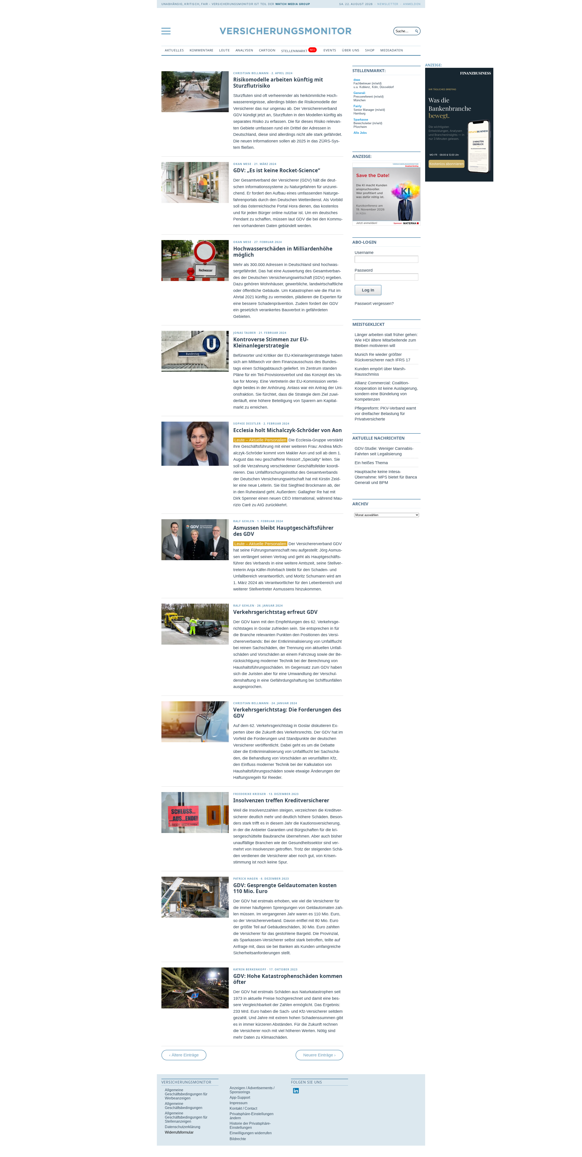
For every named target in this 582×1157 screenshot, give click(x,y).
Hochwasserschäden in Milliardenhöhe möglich (282, 251)
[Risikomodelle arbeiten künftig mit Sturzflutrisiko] (195, 91)
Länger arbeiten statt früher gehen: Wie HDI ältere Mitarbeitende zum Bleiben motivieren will (386, 340)
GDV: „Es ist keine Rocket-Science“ (276, 170)
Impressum (238, 1103)
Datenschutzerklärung (182, 1127)
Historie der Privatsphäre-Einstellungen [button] (250, 1125)
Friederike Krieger (249, 794)
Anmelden (412, 4)
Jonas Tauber (244, 333)
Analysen (244, 50)
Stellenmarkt (298, 50)
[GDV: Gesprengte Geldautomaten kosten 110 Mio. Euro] (195, 897)
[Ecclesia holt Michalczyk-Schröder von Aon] (195, 444)
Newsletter (387, 4)
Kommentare (201, 50)
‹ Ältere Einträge (184, 1055)
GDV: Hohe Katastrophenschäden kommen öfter (287, 979)
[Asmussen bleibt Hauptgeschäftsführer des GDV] (195, 539)
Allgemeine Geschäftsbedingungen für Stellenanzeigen (186, 1117)
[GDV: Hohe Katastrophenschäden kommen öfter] (195, 987)
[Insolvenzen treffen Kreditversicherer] (195, 812)
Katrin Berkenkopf (249, 969)
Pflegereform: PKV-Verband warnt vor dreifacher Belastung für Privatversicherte (385, 413)
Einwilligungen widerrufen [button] (251, 1133)
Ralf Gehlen (243, 521)
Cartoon (267, 50)
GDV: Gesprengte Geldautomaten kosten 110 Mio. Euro (285, 888)
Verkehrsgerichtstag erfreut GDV (275, 611)
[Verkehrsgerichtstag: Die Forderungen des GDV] (195, 721)
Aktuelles (174, 50)
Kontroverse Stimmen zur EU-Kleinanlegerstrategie (270, 342)
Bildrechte (238, 1139)
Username (364, 252)
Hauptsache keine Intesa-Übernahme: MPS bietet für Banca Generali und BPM (386, 477)
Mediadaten (391, 50)
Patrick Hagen (245, 879)
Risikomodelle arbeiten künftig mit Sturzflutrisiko (278, 82)
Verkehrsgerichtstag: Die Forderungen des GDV (287, 712)
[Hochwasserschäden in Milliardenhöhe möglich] (195, 260)
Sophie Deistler (247, 423)
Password (364, 270)
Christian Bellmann (251, 73)
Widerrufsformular (179, 1132)
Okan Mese (242, 164)
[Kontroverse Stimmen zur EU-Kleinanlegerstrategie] (195, 351)
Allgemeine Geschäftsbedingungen (183, 1106)
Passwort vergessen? (374, 303)
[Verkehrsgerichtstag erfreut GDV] (195, 624)
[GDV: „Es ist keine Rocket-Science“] (195, 182)
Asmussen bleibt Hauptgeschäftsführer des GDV (283, 530)
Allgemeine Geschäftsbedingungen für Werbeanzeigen (186, 1094)
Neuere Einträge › (319, 1055)
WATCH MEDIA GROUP (292, 4)
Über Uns (350, 50)
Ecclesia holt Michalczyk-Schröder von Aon (287, 430)
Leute (224, 50)
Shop (370, 50)
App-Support (240, 1097)
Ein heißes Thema (371, 462)
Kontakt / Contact (243, 1108)
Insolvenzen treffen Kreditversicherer (281, 800)
